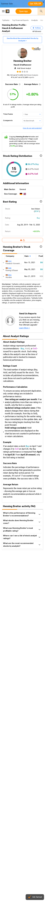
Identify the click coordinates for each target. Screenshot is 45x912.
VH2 (9, 261)
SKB (9, 268)
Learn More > (24, 328)
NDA (10, 275)
